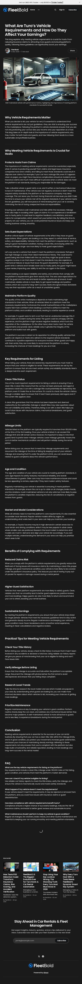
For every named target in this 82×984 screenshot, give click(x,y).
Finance (8, 21)
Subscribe (73, 10)
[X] (39, 956)
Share (72, 51)
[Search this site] (55, 9)
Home (32, 10)
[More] (38, 9)
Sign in (61, 10)
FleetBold (15, 49)
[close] (79, 2)
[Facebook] (43, 956)
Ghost (46, 973)
